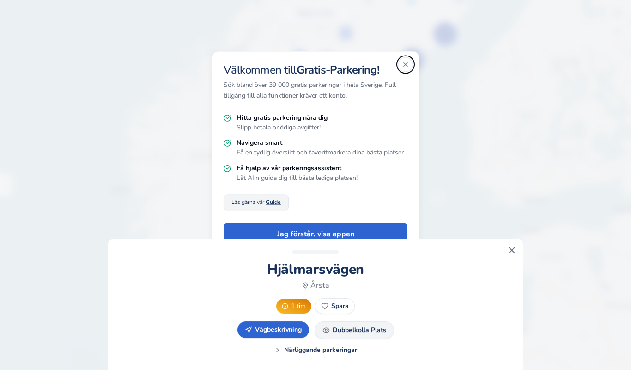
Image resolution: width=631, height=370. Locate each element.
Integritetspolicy (290, 298)
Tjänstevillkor (339, 298)
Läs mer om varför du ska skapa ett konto (316, 263)
